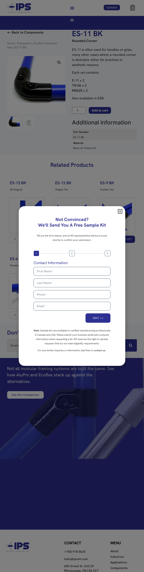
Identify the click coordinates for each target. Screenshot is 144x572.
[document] (72, 286)
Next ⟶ (98, 318)
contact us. (100, 350)
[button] (120, 211)
